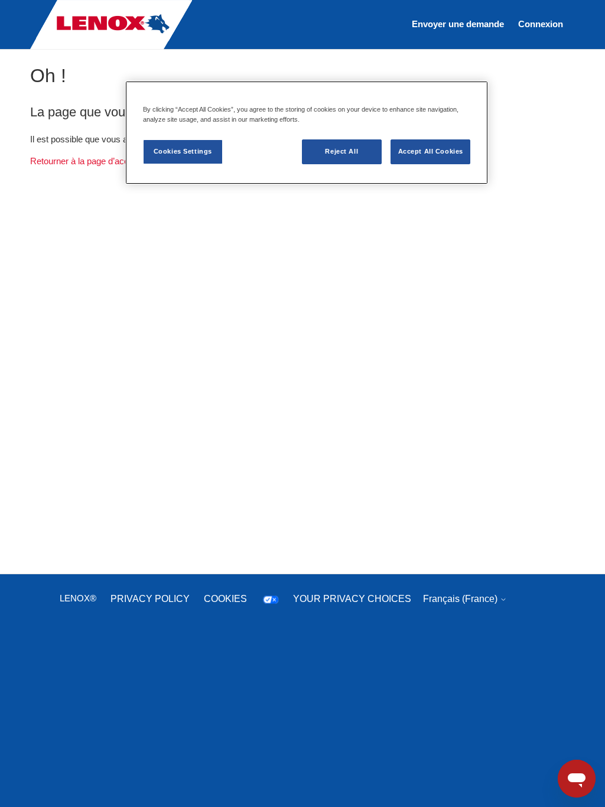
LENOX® (78, 598)
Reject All (341, 151)
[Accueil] (111, 46)
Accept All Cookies (430, 151)
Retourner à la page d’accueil (86, 161)
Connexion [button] (540, 24)
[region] (306, 132)
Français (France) (461, 599)
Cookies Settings (183, 151)
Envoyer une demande (458, 24)
